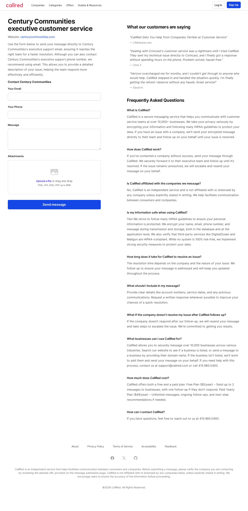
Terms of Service (123, 446)
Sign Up (234, 4)
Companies (37, 5)
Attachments (16, 156)
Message (13, 124)
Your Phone (15, 106)
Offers (70, 5)
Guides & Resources (89, 5)
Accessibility (148, 446)
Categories (55, 5)
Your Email (14, 88)
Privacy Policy (95, 446)
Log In (218, 5)
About (75, 446)
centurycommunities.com (37, 37)
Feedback (171, 446)
